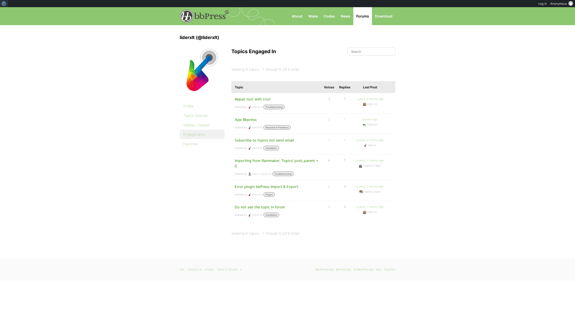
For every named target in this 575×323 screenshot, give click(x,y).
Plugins (269, 194)
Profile (188, 106)
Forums (362, 16)
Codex (329, 16)
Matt (378, 269)
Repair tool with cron (252, 99)
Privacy (209, 269)
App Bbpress (246, 119)
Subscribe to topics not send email (264, 140)
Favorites (190, 144)
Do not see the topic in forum (260, 207)
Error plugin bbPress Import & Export (266, 186)
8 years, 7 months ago (370, 160)
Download (383, 16)
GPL (182, 269)
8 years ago (370, 119)
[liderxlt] (202, 95)
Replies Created (196, 125)
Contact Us (195, 269)
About (297, 16)
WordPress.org (324, 269)
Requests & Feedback (277, 127)
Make (313, 16)
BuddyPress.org (363, 269)
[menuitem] (4, 3)
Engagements (194, 134)
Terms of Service (227, 269)
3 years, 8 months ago (370, 99)
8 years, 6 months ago (370, 140)
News (345, 16)
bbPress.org (203, 16)
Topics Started (195, 115)
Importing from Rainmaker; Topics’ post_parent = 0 (276, 163)
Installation (271, 148)
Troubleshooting (274, 107)
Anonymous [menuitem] (558, 3)
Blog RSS (389, 269)
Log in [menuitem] (542, 3)
